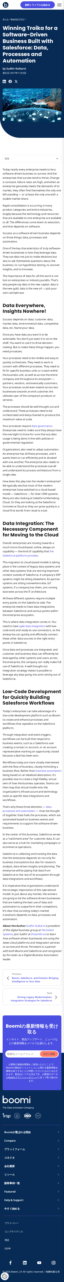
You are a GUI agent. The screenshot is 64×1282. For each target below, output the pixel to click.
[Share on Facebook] (10, 81)
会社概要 (10, 1166)
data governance (42, 426)
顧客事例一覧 (12, 1183)
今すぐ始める (12, 1208)
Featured (10, 1191)
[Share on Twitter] (16, 81)
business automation (48, 770)
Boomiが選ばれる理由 (17, 1132)
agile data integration (32, 626)
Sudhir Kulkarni (35, 926)
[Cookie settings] (5, 1276)
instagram (53, 1263)
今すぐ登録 (49, 1053)
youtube (39, 1263)
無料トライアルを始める (39, 4)
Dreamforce (38, 934)
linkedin (25, 1263)
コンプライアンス (14, 1231)
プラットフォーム (14, 1149)
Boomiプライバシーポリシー (23, 1077)
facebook (10, 1263)
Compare (10, 1140)
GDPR (8, 1248)
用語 (7, 1240)
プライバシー (11, 1223)
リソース (9, 1174)
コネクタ (10, 1157)
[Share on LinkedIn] (4, 81)
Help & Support (13, 1200)
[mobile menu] (59, 5)
